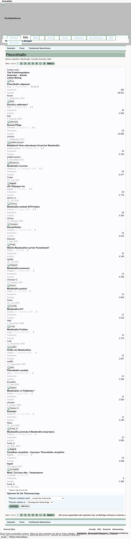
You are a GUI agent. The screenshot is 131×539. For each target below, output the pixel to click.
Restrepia (11, 411)
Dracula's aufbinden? (17, 104)
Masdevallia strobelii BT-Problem (23, 207)
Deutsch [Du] (9, 529)
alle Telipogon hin (16, 186)
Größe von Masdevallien (19, 350)
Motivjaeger (14, 43)
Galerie (65, 38)
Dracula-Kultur (14, 227)
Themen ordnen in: (17, 502)
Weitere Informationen (18, 537)
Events (50, 38)
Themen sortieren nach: (20, 498)
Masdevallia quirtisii (17, 288)
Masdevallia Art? (15, 309)
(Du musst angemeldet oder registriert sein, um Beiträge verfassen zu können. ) (92, 515)
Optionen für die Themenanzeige (23, 493)
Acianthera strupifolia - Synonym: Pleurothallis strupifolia (35, 452)
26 (35, 87)
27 (38, 87)
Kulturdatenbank (96, 38)
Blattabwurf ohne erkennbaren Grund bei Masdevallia (33, 145)
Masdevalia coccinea (17, 166)
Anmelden (7, 1)
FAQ (111, 38)
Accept (3, 537)
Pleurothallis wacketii (17, 370)
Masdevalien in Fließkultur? (21, 391)
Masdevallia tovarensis (18, 268)
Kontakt (92, 529)
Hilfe (99, 529)
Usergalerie (79, 38)
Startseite (14, 38)
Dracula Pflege (14, 125)
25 (32, 87)
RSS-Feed (126, 529)
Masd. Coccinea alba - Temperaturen (25, 472)
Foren (25, 37)
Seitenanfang (117, 529)
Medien (36, 38)
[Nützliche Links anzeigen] (124, 48)
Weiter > (50, 63)
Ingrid (10, 189)
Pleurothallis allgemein (18, 84)
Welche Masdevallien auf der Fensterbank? (28, 248)
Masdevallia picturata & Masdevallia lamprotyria (30, 432)
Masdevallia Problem (17, 329)
